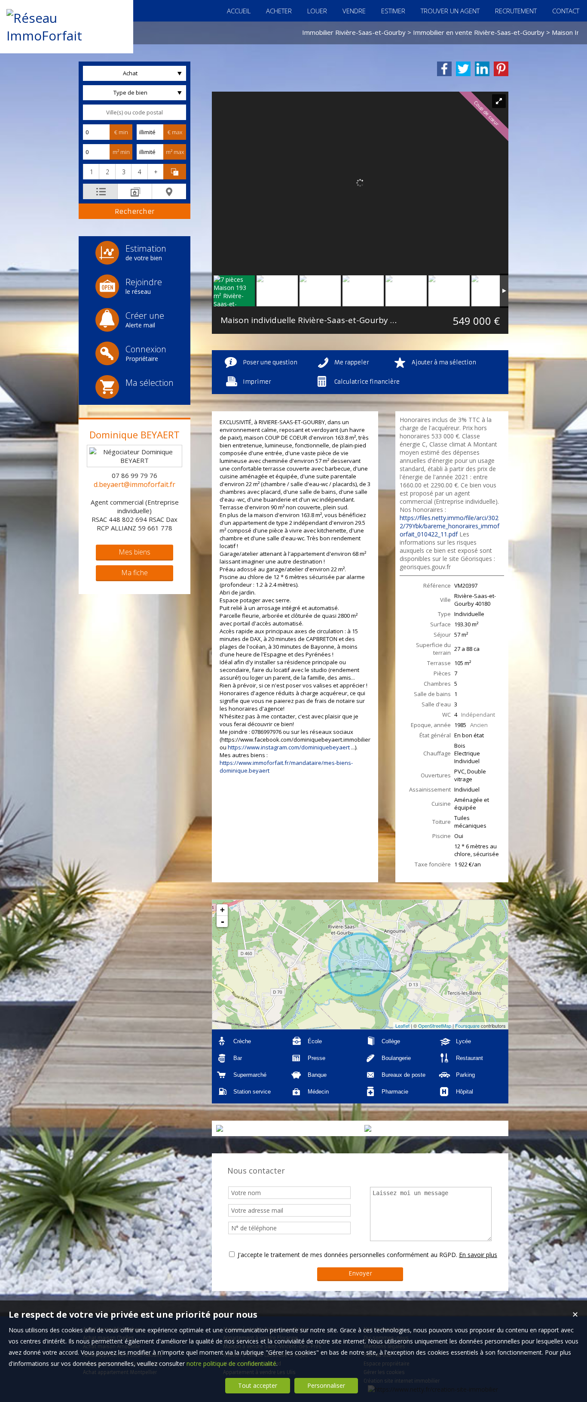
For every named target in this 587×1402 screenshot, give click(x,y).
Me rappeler (351, 362)
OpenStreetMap (434, 1025)
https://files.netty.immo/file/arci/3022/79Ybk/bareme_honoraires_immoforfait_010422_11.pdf (449, 526)
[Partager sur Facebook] (444, 69)
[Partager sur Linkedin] (482, 69)
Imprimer (257, 381)
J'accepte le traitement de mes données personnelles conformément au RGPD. (347, 1255)
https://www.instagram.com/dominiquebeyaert (289, 747)
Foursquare (467, 1025)
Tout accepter (257, 1385)
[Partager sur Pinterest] (501, 69)
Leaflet (402, 1025)
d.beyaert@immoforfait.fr (134, 484)
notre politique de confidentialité (231, 1363)
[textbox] (134, 112)
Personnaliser (326, 1385)
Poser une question (270, 362)
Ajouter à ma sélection (444, 362)
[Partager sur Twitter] (463, 69)
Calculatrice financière (367, 381)
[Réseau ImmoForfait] (66, 35)
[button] (91, 171)
